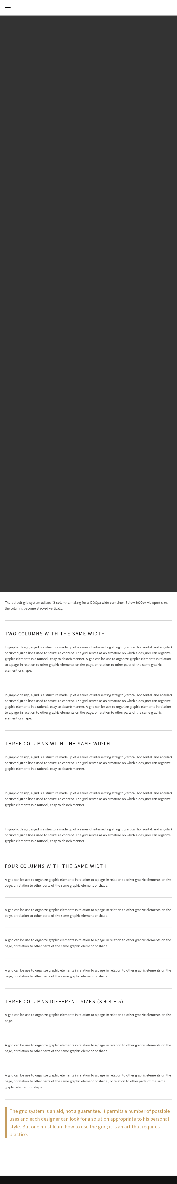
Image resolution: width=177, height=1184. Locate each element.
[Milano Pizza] (88, 8)
